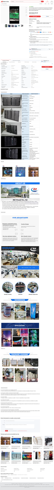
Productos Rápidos (37, 483)
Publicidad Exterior (42, 469)
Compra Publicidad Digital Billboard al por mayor (6, 479)
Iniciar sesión (31, 57)
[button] (37, 62)
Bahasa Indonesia (47, 484)
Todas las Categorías (4, 3)
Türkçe (41, 484)
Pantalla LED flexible (42, 468)
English (10, 484)
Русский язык (20, 484)
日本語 (35, 484)
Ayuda (45, 3)
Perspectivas (41, 483)
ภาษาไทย (39, 484)
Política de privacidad (25, 483)
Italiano (23, 484)
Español (12, 484)
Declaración (16, 483)
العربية (31, 484)
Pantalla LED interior (16, 468)
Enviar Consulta (35, 16)
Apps (48, 3)
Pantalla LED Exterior (29, 468)
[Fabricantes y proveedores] (5, 1)
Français (17, 484)
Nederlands (28, 484)
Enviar (6, 430)
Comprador (40, 3)
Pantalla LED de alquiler (16, 469)
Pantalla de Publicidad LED (30, 469)
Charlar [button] (48, 16)
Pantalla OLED (2, 468)
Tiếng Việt (44, 484)
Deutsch (26, 484)
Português (15, 484)
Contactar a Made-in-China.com (31, 483)
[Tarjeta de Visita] (52, 63)
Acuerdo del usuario (20, 483)
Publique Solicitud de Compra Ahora (22, 430)
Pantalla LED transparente (4, 469)
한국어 (33, 484)
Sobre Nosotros (13, 483)
